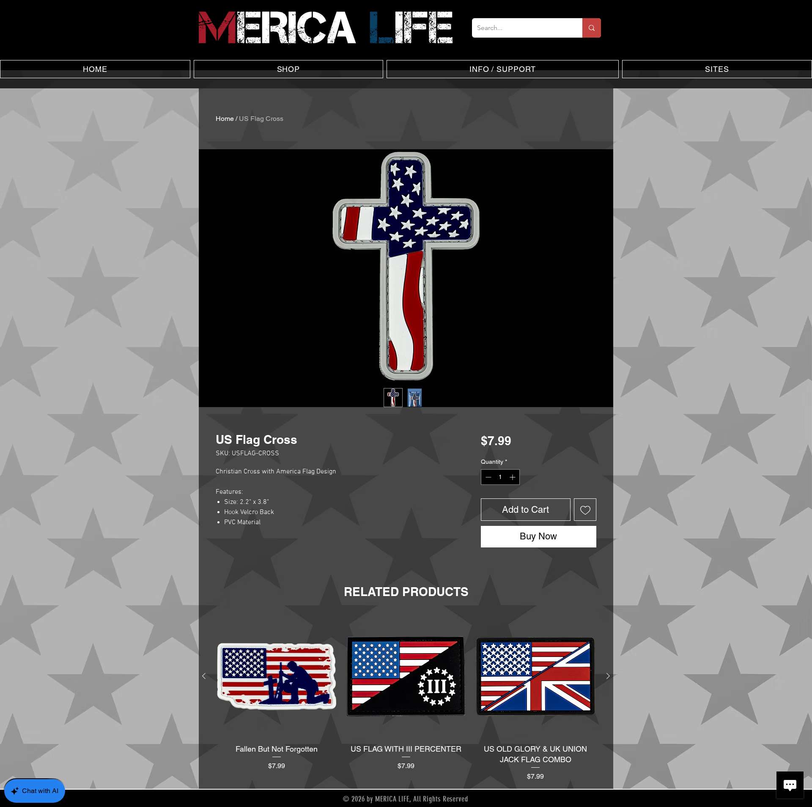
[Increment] (513, 477)
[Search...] (591, 28)
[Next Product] (608, 676)
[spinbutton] (500, 477)
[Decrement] (487, 477)
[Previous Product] (204, 676)
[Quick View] (276, 676)
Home (225, 119)
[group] (406, 699)
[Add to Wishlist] (585, 509)
